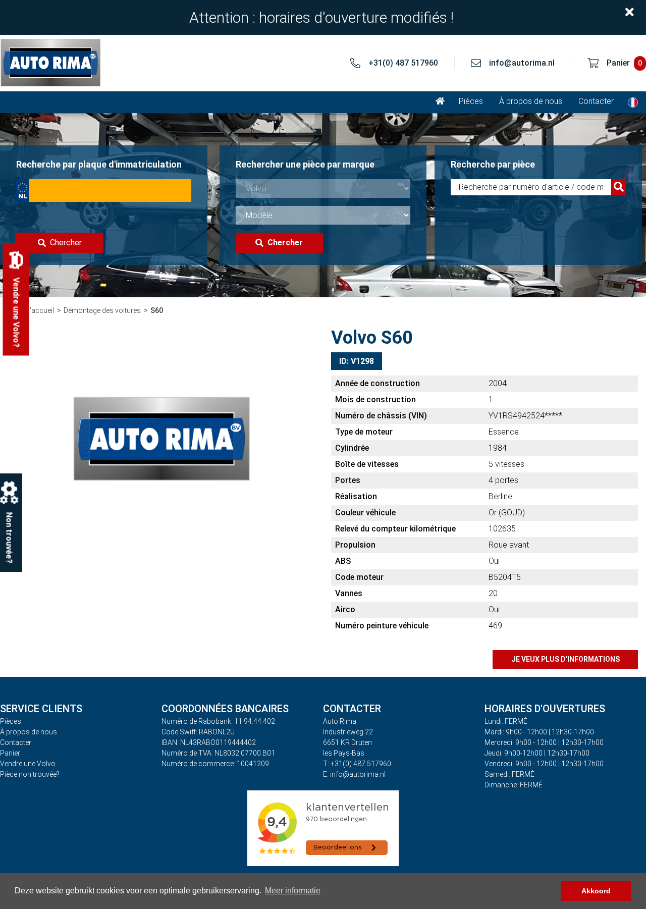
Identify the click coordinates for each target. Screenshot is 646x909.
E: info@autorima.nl (354, 774)
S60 (156, 310)
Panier (10, 753)
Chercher (66, 242)
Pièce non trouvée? (30, 774)
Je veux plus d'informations (565, 659)
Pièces (471, 101)
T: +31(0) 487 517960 (357, 764)
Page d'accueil (31, 310)
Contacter (596, 101)
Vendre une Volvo (28, 764)
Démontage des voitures (102, 310)
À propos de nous (530, 101)
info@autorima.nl (522, 63)
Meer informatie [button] (292, 890)
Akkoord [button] (596, 891)
